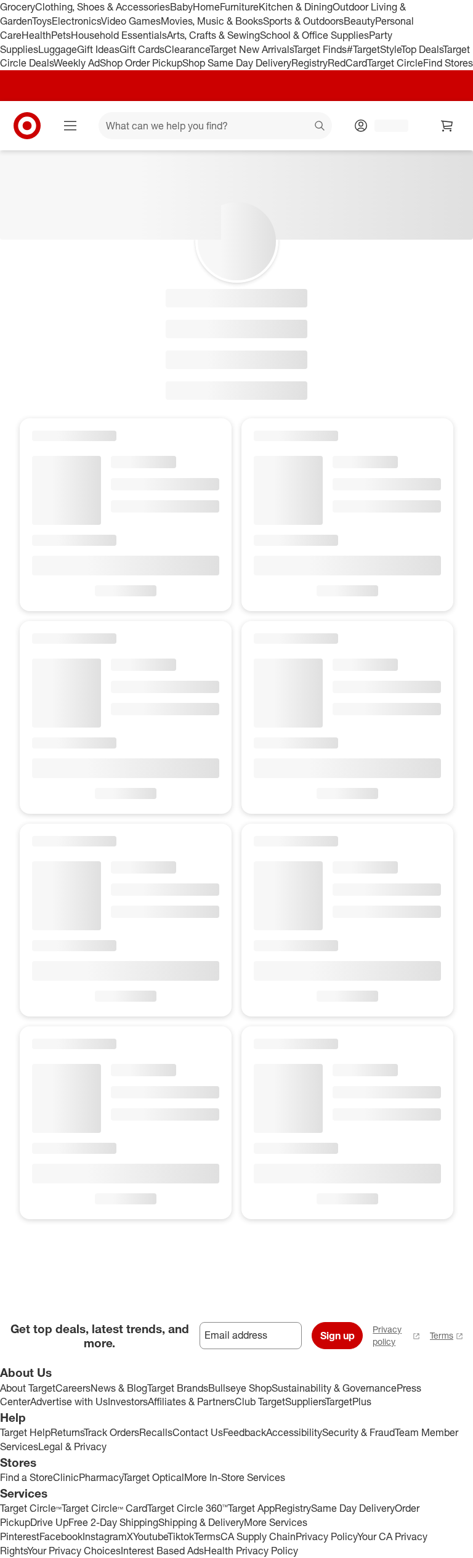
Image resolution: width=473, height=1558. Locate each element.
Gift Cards (141, 49)
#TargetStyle (374, 49)
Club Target (260, 1401)
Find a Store (26, 1477)
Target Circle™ (31, 1508)
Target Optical (153, 1477)
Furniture (239, 7)
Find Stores (448, 63)
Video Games (131, 21)
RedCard (347, 63)
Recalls (155, 1432)
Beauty (359, 21)
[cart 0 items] (447, 125)
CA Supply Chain (258, 1536)
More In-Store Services (234, 1477)
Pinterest (19, 1536)
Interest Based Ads (162, 1550)
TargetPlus (348, 1401)
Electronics (76, 21)
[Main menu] (70, 125)
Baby (181, 7)
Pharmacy (101, 1477)
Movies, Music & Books (212, 21)
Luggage (57, 49)
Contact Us (197, 1432)
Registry (309, 63)
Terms (441, 1335)
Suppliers (305, 1401)
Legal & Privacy (72, 1446)
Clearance (186, 49)
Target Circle (395, 63)
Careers (73, 1388)
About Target (27, 1388)
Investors (128, 1401)
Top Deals (422, 49)
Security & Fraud (358, 1432)
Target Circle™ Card (104, 1508)
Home (206, 7)
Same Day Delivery (353, 1508)
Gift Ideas (98, 49)
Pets (61, 35)
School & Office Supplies (314, 35)
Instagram (105, 1536)
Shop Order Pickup (141, 63)
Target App (251, 1508)
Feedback (244, 1432)
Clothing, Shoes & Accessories (102, 7)
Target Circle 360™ (187, 1508)
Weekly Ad (77, 63)
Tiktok (181, 1536)
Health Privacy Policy (251, 1550)
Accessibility (294, 1432)
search (320, 127)
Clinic (66, 1477)
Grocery (17, 7)
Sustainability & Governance (334, 1388)
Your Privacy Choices (74, 1550)
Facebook (61, 1536)
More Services (275, 1522)
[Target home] (27, 125)
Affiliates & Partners (191, 1401)
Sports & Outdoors (303, 21)
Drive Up (49, 1522)
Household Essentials (119, 35)
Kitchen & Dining (296, 7)
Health (36, 35)
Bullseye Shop (240, 1388)
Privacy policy (387, 1335)
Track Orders (111, 1432)
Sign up (337, 1335)
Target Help (25, 1432)
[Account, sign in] (385, 125)
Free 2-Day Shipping (113, 1522)
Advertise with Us (69, 1401)
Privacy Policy (326, 1536)
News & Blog (119, 1388)
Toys (42, 21)
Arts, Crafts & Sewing (213, 35)
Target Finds (320, 49)
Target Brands (177, 1388)
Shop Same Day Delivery (236, 63)
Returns (67, 1432)
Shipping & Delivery (201, 1522)
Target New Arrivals (251, 49)
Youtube (150, 1536)
